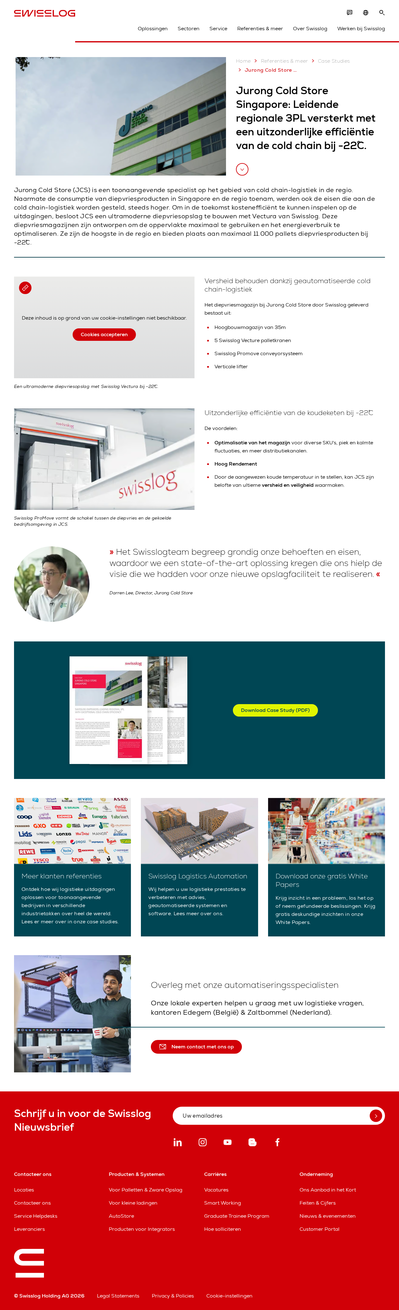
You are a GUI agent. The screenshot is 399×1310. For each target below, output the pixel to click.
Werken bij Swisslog (361, 28)
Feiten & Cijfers (318, 1203)
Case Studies (334, 61)
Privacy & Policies (173, 1296)
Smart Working (222, 1203)
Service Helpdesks (35, 1216)
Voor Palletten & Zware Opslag (145, 1190)
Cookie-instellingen (229, 1296)
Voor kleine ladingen (133, 1203)
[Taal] (366, 12)
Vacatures (216, 1190)
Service (218, 28)
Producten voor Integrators (142, 1229)
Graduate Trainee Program (236, 1216)
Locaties (24, 1190)
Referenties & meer (260, 28)
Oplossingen (153, 28)
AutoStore (121, 1216)
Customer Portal (319, 1229)
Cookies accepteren (104, 334)
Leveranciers (29, 1229)
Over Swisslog (310, 28)
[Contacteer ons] (349, 12)
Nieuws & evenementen (328, 1216)
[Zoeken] (382, 12)
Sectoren (189, 28)
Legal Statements (118, 1296)
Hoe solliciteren (222, 1229)
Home (243, 61)
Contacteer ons (32, 1203)
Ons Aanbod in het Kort (328, 1190)
